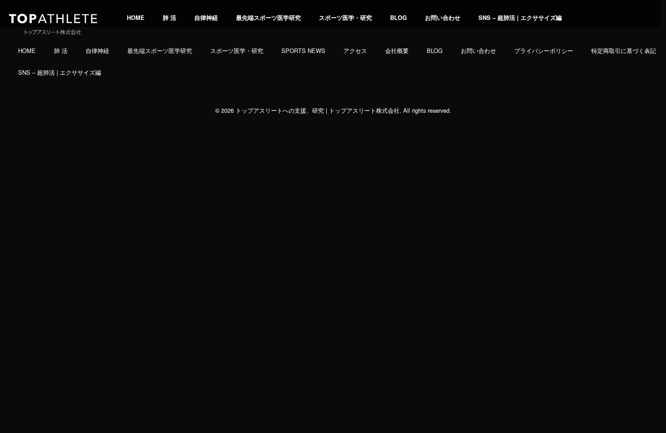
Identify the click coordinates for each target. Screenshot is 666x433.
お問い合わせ (442, 18)
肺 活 (169, 18)
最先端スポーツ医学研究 (268, 18)
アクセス (355, 51)
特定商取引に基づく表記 (623, 51)
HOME (136, 18)
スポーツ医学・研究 (345, 18)
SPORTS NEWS (303, 51)
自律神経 (206, 18)
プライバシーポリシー (543, 51)
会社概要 (397, 51)
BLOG (398, 18)
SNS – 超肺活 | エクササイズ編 (520, 18)
